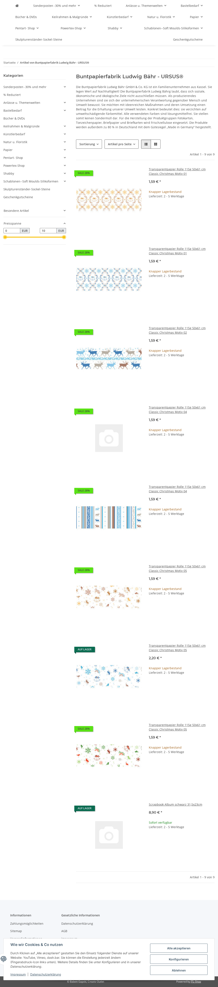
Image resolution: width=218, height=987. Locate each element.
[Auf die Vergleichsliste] (123, 174)
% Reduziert (12, 95)
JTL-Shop (196, 981)
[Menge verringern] (152, 209)
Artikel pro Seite (120, 144)
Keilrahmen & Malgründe (21, 126)
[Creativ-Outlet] (17, 5)
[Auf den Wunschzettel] (134, 174)
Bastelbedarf (12, 110)
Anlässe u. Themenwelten (21, 103)
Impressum (18, 974)
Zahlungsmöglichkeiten (26, 923)
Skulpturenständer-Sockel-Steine (26, 189)
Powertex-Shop (14, 166)
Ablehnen (179, 970)
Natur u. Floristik (15, 142)
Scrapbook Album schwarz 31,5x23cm (175, 804)
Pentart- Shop (13, 158)
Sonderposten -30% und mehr (24, 87)
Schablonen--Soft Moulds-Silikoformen (30, 181)
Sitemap (16, 931)
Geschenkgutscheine (18, 197)
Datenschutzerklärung (45, 974)
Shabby (8, 173)
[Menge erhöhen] (211, 209)
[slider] (5, 237)
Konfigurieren (179, 959)
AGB (64, 931)
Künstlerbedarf (14, 134)
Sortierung (87, 144)
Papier (8, 150)
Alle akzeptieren (179, 948)
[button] (146, 144)
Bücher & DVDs (14, 118)
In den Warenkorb (182, 222)
